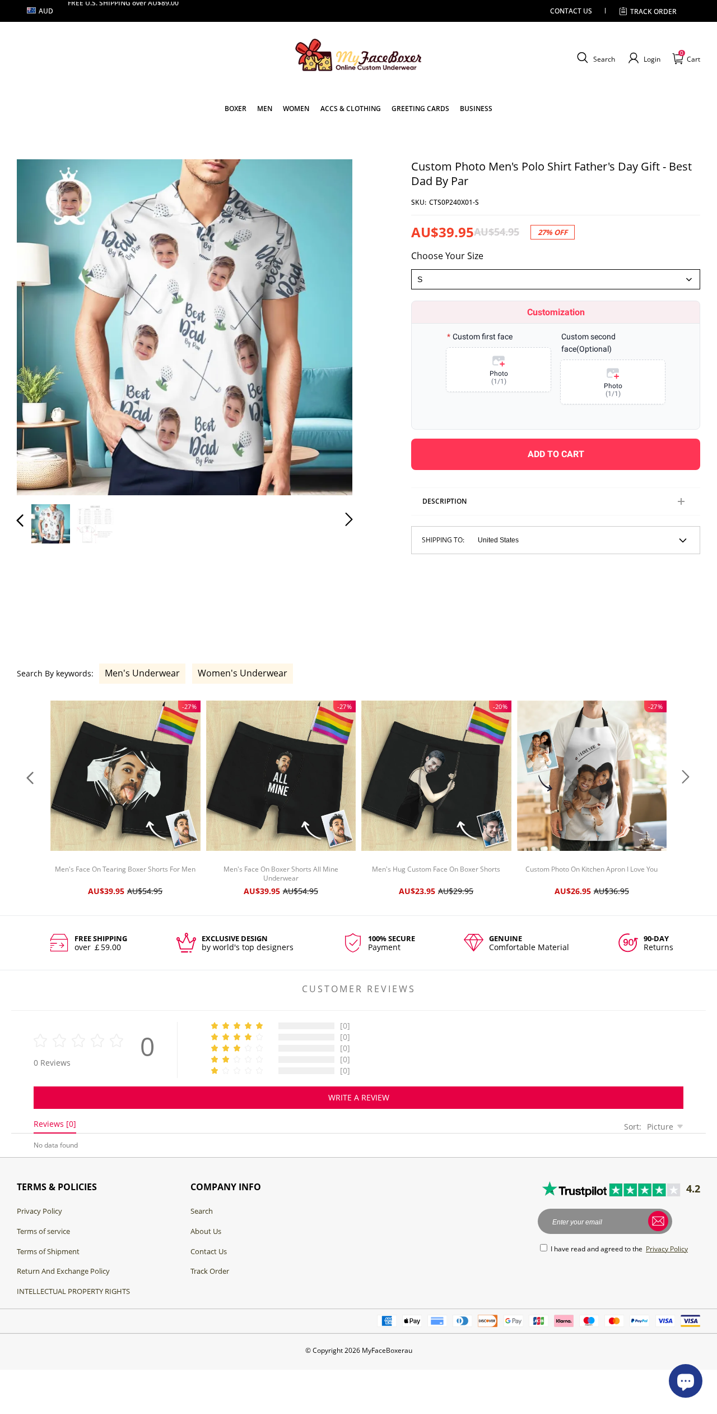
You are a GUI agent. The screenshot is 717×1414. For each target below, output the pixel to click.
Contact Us (208, 1251)
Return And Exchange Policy (63, 1271)
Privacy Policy (39, 1211)
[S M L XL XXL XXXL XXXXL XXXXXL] (555, 279)
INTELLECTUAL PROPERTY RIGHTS (73, 1291)
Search (201, 1211)
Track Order (209, 1271)
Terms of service (43, 1231)
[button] (594, 58)
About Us (205, 1231)
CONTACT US (571, 11)
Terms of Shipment (48, 1251)
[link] (235, 108)
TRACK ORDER (653, 11)
